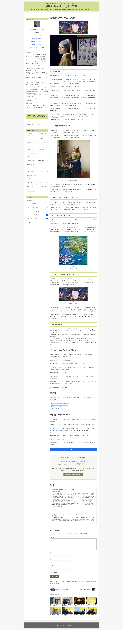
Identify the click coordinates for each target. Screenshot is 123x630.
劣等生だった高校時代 (37, 38)
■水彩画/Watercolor (31, 121)
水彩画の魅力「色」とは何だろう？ (59, 405)
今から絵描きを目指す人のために (59, 9)
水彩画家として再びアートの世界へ (37, 47)
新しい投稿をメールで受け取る (58, 572)
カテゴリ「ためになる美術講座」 (59, 408)
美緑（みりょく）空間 (61, 6)
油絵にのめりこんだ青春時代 (37, 41)
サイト (51, 565)
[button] (63, 50)
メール (51, 559)
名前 (51, 552)
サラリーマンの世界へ (37, 44)
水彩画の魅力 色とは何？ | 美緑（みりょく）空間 (63, 489)
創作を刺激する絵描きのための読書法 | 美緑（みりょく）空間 (65, 514)
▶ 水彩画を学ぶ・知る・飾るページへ (73, 474)
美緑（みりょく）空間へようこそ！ (85, 9)
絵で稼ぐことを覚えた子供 (46, 9)
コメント (52, 537)
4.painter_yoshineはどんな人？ (33, 211)
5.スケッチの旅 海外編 (32, 214)
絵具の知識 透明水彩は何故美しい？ (60, 403)
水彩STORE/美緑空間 (35, 9)
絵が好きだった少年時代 (37, 35)
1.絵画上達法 (29, 200)
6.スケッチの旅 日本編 (32, 218)
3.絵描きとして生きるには (32, 207)
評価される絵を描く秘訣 (72, 9)
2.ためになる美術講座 (31, 203)
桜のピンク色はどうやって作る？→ (60, 406)
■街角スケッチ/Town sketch (33, 124)
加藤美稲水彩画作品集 (64, 428)
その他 (28, 222)
